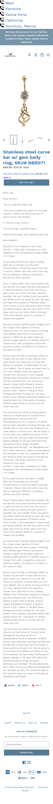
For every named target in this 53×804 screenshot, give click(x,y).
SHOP (8, 722)
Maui (10, 3)
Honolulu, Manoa (21, 26)
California (14, 20)
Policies (44, 722)
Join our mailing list (26, 731)
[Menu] (48, 55)
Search (26, 713)
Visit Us (32, 722)
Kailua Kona (16, 14)
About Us (19, 722)
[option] (13, 139)
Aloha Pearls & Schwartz (23, 787)
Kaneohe (13, 9)
